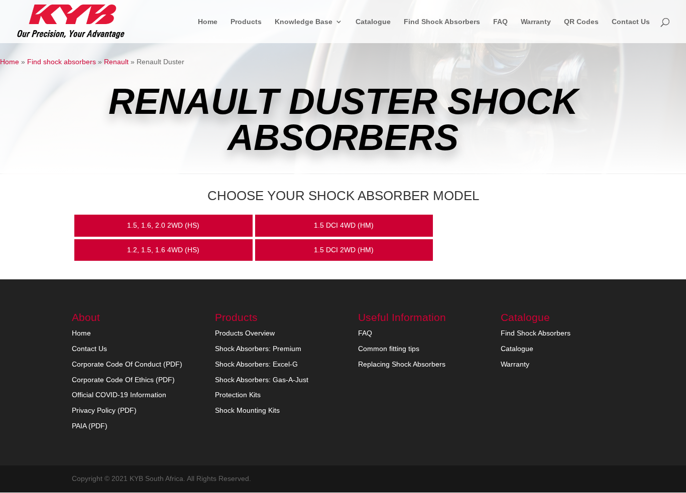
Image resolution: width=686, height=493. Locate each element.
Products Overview (245, 333)
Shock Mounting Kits (247, 410)
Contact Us (631, 22)
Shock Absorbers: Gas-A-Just (261, 380)
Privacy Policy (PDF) (104, 410)
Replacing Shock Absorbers (401, 364)
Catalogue (373, 22)
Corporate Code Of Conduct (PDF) (127, 364)
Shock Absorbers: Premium (258, 349)
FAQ (500, 22)
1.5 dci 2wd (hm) (344, 250)
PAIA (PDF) (89, 426)
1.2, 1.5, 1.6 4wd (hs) (163, 250)
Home (207, 22)
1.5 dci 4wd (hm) (344, 225)
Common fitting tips (388, 349)
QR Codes (581, 22)
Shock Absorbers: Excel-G (256, 364)
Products (246, 22)
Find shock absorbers (61, 62)
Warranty (536, 22)
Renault (116, 62)
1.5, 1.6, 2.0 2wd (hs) (163, 225)
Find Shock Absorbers (442, 22)
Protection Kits (238, 395)
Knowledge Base (303, 22)
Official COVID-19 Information (119, 395)
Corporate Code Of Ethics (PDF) (123, 380)
